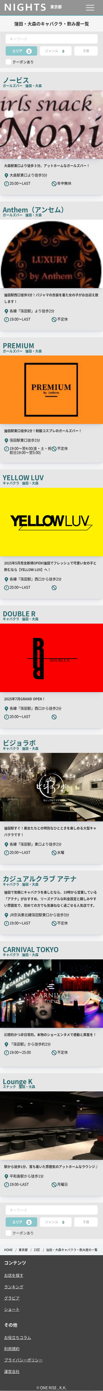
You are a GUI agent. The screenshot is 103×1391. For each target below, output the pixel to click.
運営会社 (12, 1371)
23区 (37, 1250)
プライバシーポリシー (23, 1360)
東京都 (23, 1250)
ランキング (13, 1286)
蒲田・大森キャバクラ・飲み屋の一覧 (72, 1250)
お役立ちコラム (17, 1337)
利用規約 (12, 1348)
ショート (12, 1309)
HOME (8, 1250)
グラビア (12, 1298)
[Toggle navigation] (90, 7)
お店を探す (13, 1275)
